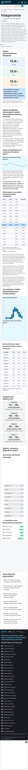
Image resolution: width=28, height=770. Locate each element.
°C (22, 6)
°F (25, 6)
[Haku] (18, 2)
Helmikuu (6, 358)
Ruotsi (10, 9)
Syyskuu (6, 377)
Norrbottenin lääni (19, 9)
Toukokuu (6, 366)
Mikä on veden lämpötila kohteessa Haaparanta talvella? (12, 614)
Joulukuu (6, 386)
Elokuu (6, 375)
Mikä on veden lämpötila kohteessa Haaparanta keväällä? (13, 602)
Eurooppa (4, 9)
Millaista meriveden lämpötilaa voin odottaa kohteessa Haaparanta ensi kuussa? (12, 621)
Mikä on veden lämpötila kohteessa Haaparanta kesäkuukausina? (11, 595)
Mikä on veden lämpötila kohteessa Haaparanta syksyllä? (13, 608)
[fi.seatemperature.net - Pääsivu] (7, 2)
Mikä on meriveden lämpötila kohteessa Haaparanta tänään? (12, 581)
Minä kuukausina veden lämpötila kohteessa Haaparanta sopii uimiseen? (13, 587)
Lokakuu (6, 380)
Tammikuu (6, 355)
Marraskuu (6, 383)
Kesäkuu (6, 369)
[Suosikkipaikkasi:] (22, 2)
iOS (15, 95)
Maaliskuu (6, 360)
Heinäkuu (6, 372)
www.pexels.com (9, 46)
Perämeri (3, 11)
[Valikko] (25, 2)
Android (21, 95)
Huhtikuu (6, 363)
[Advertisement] (14, 557)
